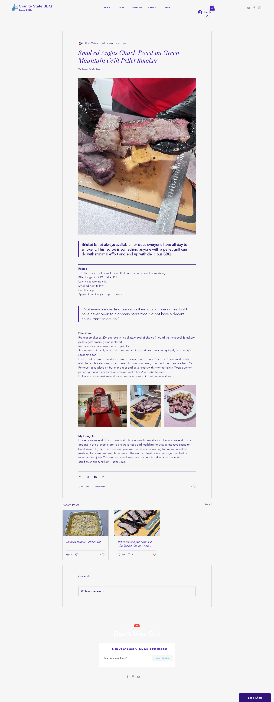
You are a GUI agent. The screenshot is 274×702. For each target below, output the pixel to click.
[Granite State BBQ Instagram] (259, 8)
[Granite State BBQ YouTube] (249, 8)
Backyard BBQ (25, 10)
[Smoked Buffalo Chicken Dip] (85, 523)
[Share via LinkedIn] (95, 476)
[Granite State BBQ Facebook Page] (254, 8)
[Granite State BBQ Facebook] (127, 676)
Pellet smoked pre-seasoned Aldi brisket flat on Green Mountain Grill (135, 543)
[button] (212, 7)
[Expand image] (102, 406)
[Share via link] (103, 476)
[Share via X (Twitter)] (87, 476)
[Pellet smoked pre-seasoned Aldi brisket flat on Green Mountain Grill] (137, 523)
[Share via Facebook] (79, 476)
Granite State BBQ (35, 6)
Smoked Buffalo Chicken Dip (83, 542)
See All (208, 504)
